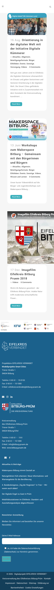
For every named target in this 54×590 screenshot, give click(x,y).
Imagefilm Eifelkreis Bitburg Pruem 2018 (23, 274)
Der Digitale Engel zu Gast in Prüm (16, 494)
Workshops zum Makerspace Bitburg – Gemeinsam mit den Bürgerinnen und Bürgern (25, 154)
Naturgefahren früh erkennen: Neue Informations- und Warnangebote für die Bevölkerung (25, 478)
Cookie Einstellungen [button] (34, 587)
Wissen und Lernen (18, 176)
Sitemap (32, 583)
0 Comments (34, 67)
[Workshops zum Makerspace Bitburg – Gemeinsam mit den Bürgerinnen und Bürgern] (27, 129)
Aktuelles (16, 57)
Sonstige (30, 63)
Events (23, 63)
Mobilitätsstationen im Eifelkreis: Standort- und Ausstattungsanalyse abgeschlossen (22, 501)
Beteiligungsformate (19, 60)
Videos (24, 67)
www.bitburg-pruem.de (16, 447)
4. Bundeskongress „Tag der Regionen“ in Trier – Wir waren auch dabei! (24, 487)
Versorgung (15, 67)
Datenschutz (10, 551)
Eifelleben (14, 63)
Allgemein (25, 57)
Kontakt (47, 578)
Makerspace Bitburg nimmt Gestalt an (18, 470)
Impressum (10, 583)
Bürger (31, 60)
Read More (16, 104)
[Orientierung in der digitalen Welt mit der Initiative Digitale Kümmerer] (27, 24)
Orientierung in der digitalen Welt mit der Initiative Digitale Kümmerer (26, 46)
